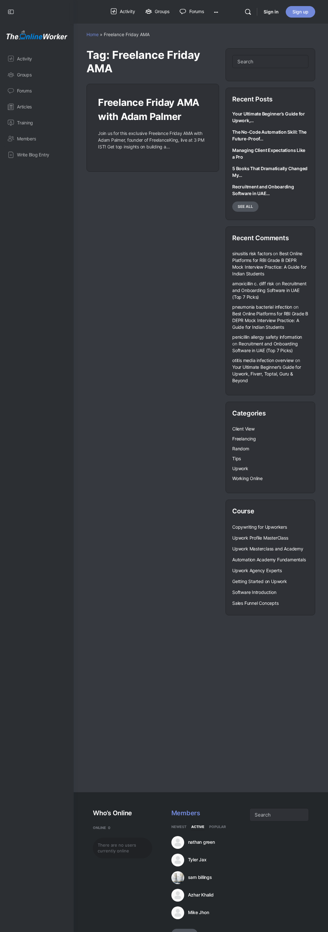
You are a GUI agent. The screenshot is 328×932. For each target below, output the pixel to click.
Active (197, 827)
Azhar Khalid (201, 894)
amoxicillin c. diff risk (253, 283)
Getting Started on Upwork (259, 581)
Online (102, 827)
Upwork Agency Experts (257, 570)
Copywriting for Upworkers (259, 527)
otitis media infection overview (263, 360)
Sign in (271, 11)
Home (92, 34)
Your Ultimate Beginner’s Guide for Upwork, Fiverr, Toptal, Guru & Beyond (266, 373)
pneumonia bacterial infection (262, 307)
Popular (217, 827)
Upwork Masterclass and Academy (267, 548)
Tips (236, 458)
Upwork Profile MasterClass (260, 538)
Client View (243, 428)
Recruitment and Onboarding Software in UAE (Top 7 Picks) (269, 290)
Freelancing (244, 438)
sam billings (200, 877)
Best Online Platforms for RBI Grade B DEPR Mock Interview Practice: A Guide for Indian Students (270, 320)
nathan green (201, 842)
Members (185, 813)
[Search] (248, 12)
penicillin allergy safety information (267, 337)
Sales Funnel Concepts (255, 603)
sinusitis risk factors (252, 253)
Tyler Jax (197, 859)
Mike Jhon (198, 912)
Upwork (240, 468)
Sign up (300, 11)
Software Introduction (254, 592)
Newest (178, 827)
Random (240, 448)
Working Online (247, 478)
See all (245, 206)
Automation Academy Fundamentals (269, 559)
